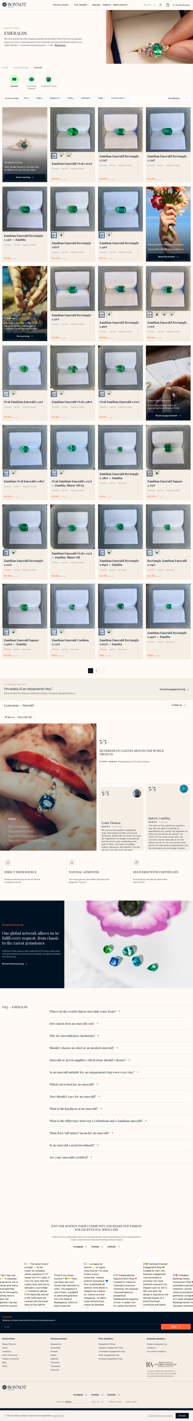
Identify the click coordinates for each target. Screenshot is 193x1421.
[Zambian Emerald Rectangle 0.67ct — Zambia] (120, 606)
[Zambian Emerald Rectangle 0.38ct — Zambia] (120, 447)
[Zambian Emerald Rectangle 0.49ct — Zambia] (168, 606)
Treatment (85, 98)
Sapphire (54, 1359)
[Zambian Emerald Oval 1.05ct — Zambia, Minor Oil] (72, 526)
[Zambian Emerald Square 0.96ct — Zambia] (24, 606)
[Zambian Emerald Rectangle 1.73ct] (120, 129)
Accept (182, 1415)
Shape (39, 98)
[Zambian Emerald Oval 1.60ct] (72, 129)
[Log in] (160, 5)
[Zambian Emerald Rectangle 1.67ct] (72, 209)
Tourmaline (55, 1366)
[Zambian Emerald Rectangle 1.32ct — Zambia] (24, 209)
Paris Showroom (9, 1355)
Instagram (78, 1246)
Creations (6, 1351)
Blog (4, 1362)
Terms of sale (115, 1402)
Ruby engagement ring (109, 1355)
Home (5, 67)
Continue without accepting (160, 1415)
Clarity (70, 98)
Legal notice (131, 1402)
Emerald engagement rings (110, 1359)
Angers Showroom (10, 1359)
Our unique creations (156, 1351)
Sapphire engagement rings (111, 1347)
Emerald (54, 1351)
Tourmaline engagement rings (112, 1351)
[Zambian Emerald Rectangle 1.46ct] (120, 288)
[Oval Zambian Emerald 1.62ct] (120, 368)
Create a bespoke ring (157, 1344)
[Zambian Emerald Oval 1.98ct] (72, 368)
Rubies (53, 1355)
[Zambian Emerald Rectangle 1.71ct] (168, 288)
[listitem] (54, 156)
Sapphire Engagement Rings (27, 836)
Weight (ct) (54, 98)
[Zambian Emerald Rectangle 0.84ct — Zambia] (120, 526)
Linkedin (111, 1246)
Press (4, 1366)
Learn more (58, 1415)
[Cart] (168, 5)
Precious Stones (19, 826)
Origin (100, 98)
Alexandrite (55, 1347)
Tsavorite (54, 1370)
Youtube (95, 1246)
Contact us (177, 705)
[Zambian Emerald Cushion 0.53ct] (72, 606)
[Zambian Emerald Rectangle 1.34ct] (120, 209)
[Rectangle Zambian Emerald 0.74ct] (168, 526)
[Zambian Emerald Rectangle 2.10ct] (24, 526)
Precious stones (21, 67)
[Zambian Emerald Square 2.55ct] (168, 447)
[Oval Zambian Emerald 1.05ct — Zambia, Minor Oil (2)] (72, 447)
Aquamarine (55, 1344)
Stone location (117, 98)
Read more (60, 45)
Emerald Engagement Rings (27, 840)
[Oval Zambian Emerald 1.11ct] (24, 368)
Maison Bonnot (9, 1344)
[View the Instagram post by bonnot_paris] (37, 1285)
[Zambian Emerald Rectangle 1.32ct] (168, 129)
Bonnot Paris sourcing (13, 963)
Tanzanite (54, 1362)
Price (26, 98)
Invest (5, 1347)
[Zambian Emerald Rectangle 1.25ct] (72, 288)
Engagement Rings (21, 831)
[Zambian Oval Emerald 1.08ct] (24, 447)
